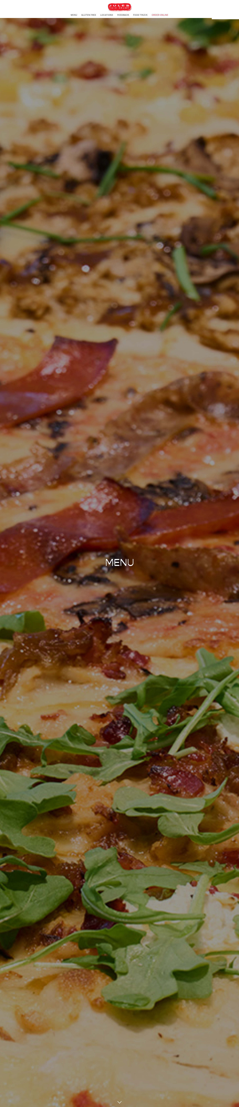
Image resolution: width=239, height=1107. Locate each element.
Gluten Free (88, 15)
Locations (106, 15)
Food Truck (140, 15)
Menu (74, 15)
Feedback (123, 15)
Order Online (160, 15)
